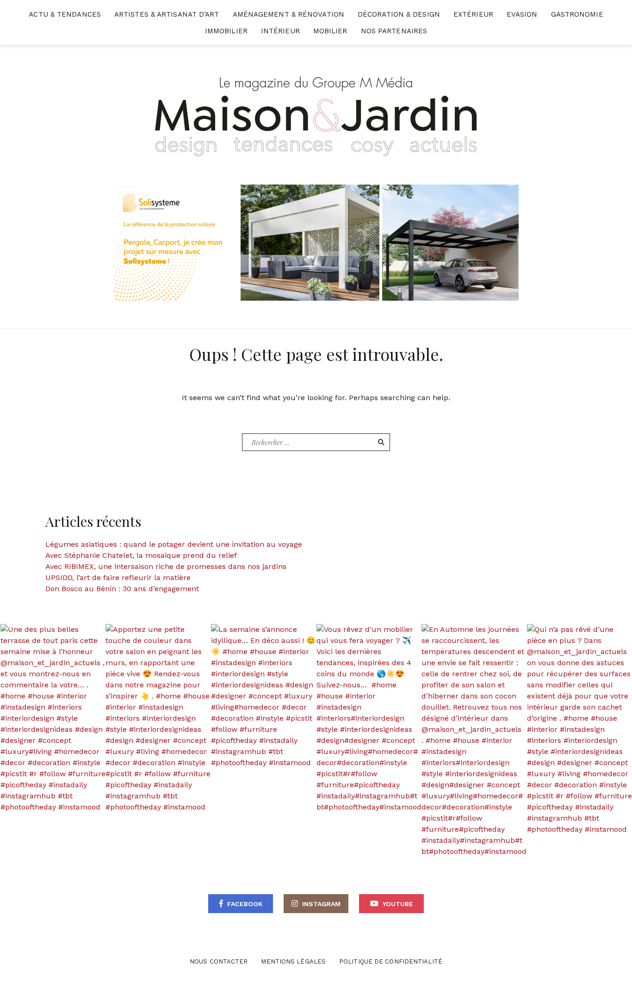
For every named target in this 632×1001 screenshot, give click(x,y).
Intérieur (280, 31)
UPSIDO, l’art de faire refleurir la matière (118, 577)
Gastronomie (577, 14)
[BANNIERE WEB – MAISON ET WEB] (316, 242)
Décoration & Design (399, 14)
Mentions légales (293, 961)
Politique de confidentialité (390, 961)
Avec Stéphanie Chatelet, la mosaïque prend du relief (141, 555)
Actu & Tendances (65, 14)
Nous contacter (219, 961)
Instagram (321, 904)
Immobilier (226, 31)
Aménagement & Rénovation (288, 14)
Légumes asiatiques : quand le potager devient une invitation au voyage (173, 544)
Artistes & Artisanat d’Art (166, 14)
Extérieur (473, 14)
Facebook (244, 904)
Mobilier (330, 31)
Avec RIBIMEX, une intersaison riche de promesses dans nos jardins (165, 566)
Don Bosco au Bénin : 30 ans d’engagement (122, 588)
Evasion (522, 14)
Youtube (398, 904)
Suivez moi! (58, 718)
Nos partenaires (394, 31)
